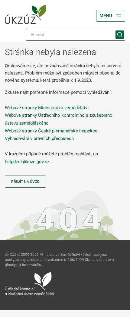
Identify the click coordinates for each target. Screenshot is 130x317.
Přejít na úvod (25, 181)
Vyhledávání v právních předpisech (39, 138)
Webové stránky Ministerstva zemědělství (47, 107)
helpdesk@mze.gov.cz (27, 161)
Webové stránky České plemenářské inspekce (51, 131)
